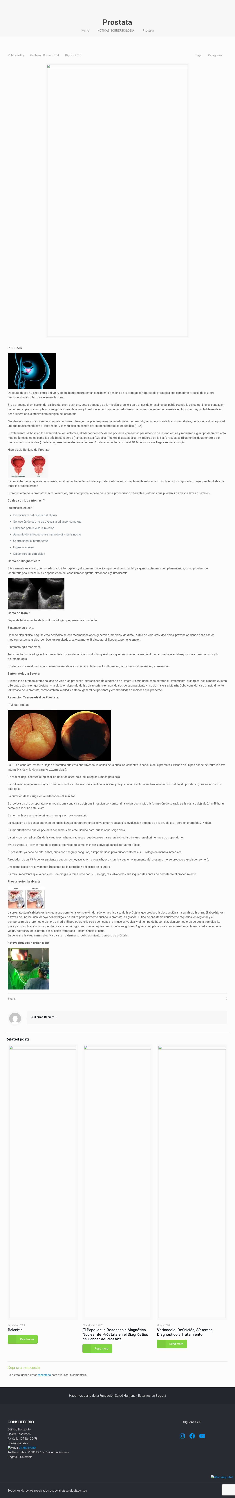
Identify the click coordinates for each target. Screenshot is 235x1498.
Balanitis (15, 1330)
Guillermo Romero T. (43, 55)
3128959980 (27, 1448)
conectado (44, 1375)
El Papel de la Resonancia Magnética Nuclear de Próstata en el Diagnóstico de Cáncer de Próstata (115, 1334)
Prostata (148, 30)
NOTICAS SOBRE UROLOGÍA (115, 30)
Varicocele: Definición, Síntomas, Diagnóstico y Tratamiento (185, 1332)
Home (85, 30)
